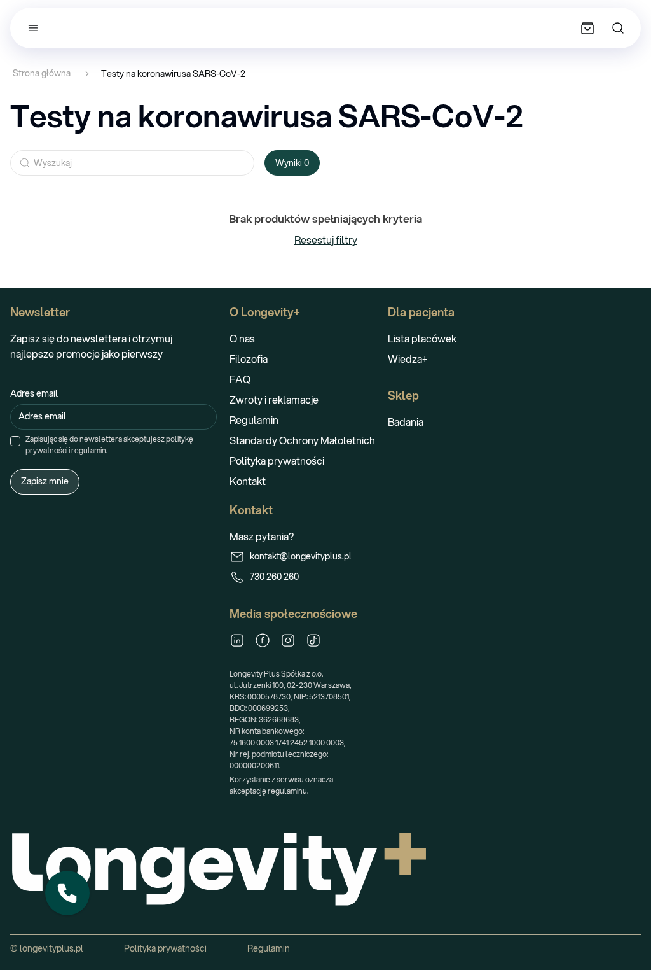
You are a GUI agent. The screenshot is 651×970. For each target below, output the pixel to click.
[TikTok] (313, 640)
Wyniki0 (292, 163)
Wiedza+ (408, 358)
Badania (405, 421)
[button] (67, 893)
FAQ (240, 379)
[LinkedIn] (237, 640)
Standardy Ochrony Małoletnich (302, 440)
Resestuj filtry (325, 239)
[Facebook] (262, 640)
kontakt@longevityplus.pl (301, 556)
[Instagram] (288, 640)
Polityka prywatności (277, 460)
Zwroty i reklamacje (274, 399)
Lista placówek (422, 338)
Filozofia (249, 358)
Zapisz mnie (45, 481)
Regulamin (254, 419)
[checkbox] (15, 441)
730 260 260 (274, 576)
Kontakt (248, 481)
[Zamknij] (89, 871)
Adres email (34, 393)
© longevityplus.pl (46, 948)
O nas (242, 338)
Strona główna (42, 73)
